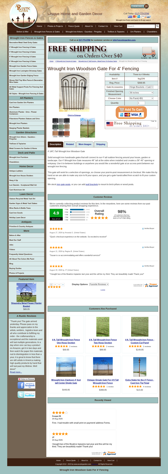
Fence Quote (74, 26)
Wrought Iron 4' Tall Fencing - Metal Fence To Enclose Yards (97, 61)
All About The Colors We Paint (21, 259)
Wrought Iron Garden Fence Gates (23, 66)
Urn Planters (135, 32)
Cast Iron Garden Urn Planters (21, 102)
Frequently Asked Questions (20, 254)
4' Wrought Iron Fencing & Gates (22, 52)
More (26, 231)
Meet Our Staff (15, 240)
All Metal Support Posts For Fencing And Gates (26, 88)
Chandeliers (152, 32)
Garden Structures (26, 132)
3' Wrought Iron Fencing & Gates (22, 47)
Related (70, 144)
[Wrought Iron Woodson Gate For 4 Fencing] (61, 128)
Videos (12, 249)
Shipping (100, 144)
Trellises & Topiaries (116, 32)
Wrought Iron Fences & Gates (47, 32)
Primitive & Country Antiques (21, 226)
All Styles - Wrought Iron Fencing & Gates (26, 94)
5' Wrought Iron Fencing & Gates (22, 57)
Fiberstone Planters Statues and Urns (24, 119)
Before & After (22, 32)
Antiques (26, 222)
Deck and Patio (26, 152)
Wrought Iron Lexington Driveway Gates (25, 71)
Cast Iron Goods (16, 213)
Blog (11, 264)
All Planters (26, 98)
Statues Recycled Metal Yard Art (22, 199)
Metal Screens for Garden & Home (23, 148)
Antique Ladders (16, 171)
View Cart (118, 26)
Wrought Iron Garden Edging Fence (23, 76)
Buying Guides (15, 268)
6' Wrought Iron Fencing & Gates (22, 61)
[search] (141, 26)
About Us (89, 26)
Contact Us (103, 26)
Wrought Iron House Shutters (21, 176)
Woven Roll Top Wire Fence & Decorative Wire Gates (26, 81)
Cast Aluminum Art (17, 190)
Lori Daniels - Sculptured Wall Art (23, 185)
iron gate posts (63, 184)
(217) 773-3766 (142, 13)
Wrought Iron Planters (18, 123)
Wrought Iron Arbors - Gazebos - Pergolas (84, 32)
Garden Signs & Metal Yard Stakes (23, 203)
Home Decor (26, 166)
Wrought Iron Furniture (18, 157)
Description (55, 144)
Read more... (16, 372)
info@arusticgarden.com (124, 40)
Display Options (80, 284)
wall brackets (92, 184)
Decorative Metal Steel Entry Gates (23, 42)
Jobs (11, 245)
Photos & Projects (55, 26)
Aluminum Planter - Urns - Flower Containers (23, 113)
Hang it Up (13, 180)
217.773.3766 (84, 40)
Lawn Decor (26, 194)
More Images (85, 144)
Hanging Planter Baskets (19, 128)
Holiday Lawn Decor (17, 218)
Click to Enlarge (74, 115)
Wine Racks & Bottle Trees (20, 208)
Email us (95, 464)
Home (39, 26)
